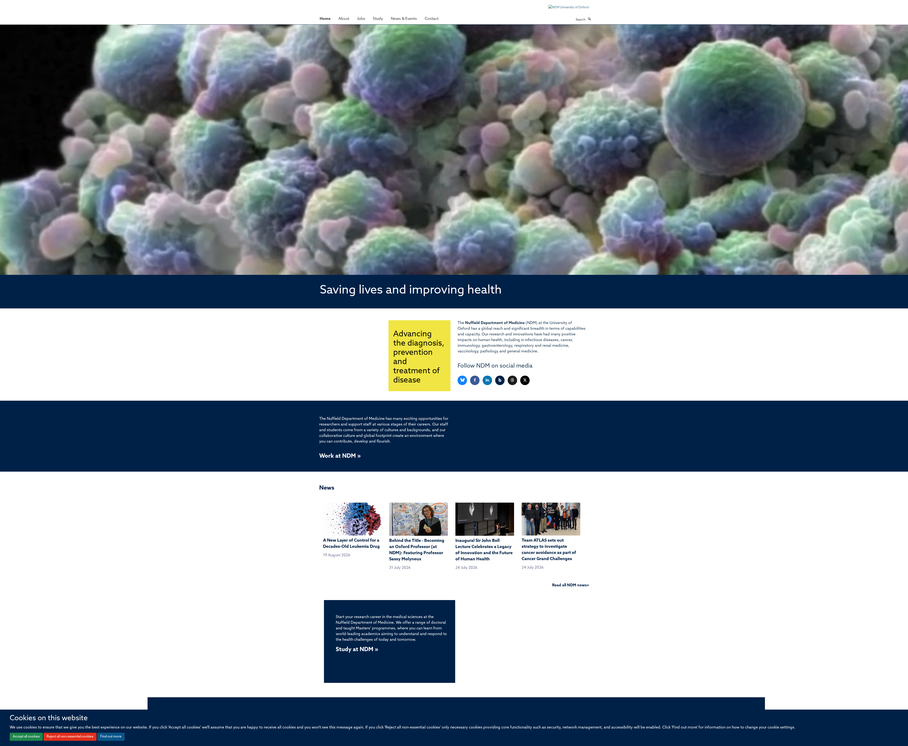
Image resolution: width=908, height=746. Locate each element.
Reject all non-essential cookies (70, 736)
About (343, 19)
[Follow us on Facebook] (475, 380)
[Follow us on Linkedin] (488, 380)
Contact (432, 19)
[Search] (589, 19)
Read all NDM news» (570, 585)
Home (325, 19)
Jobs (361, 19)
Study (378, 19)
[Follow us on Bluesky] (463, 380)
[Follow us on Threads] (513, 380)
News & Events (404, 19)
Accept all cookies (26, 736)
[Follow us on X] (525, 380)
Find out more (111, 736)
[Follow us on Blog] (500, 380)
